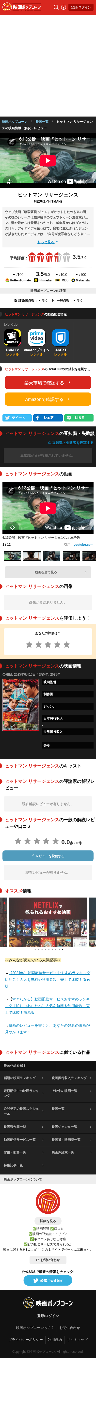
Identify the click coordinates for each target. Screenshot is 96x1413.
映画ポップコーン (15, 121)
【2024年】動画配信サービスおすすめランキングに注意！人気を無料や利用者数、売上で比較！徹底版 (47, 979)
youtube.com (84, 544)
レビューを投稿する (49, 856)
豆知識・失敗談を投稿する (72, 442)
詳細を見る (48, 1221)
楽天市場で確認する (44, 382)
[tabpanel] (48, 922)
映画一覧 (42, 121)
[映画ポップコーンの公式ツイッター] (48, 1280)
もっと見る (46, 242)
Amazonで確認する (44, 399)
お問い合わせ (50, 1260)
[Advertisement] (48, 65)
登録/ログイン (81, 7)
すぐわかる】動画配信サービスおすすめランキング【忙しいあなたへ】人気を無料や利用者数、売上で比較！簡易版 (47, 1006)
